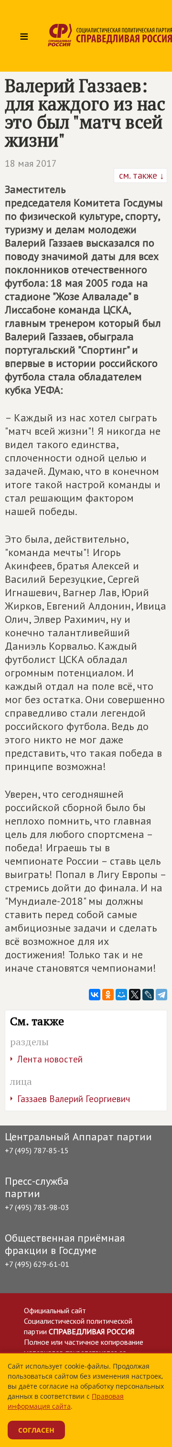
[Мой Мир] (121, 994)
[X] (134, 994)
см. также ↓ (140, 175)
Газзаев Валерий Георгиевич (73, 1098)
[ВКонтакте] (94, 994)
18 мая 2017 (31, 163)
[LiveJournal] (148, 994)
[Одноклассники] (108, 994)
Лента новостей (50, 1059)
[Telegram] (161, 994)
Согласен (36, 1430)
